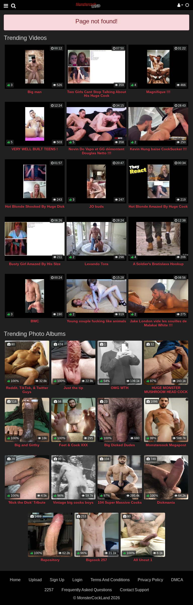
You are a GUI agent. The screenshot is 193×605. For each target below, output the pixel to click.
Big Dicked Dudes (119, 445)
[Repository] (50, 535)
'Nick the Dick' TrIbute (26, 502)
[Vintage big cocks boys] (73, 477)
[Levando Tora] (96, 239)
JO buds (96, 206)
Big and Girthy (27, 445)
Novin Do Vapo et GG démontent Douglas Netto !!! (96, 151)
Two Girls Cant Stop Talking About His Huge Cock (96, 94)
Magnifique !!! (158, 92)
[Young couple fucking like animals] (96, 296)
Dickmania (166, 502)
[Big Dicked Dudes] (120, 420)
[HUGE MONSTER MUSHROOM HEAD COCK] (166, 363)
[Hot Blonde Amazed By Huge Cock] (158, 181)
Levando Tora (96, 264)
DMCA (177, 580)
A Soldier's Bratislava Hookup (158, 264)
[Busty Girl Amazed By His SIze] (35, 239)
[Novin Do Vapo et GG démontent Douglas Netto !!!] (96, 124)
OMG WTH (119, 388)
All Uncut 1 (142, 560)
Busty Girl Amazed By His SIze (35, 264)
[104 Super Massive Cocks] (120, 477)
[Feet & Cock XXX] (73, 420)
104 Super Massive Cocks (120, 502)
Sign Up (57, 580)
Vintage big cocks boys (73, 502)
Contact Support (134, 590)
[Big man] (35, 67)
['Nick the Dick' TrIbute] (27, 477)
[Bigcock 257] (96, 535)
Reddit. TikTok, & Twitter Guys (27, 390)
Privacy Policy (150, 580)
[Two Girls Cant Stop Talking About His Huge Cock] (96, 67)
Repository (50, 560)
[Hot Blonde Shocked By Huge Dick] (35, 181)
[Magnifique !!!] (158, 67)
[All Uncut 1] (143, 535)
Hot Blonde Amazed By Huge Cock (158, 206)
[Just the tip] (73, 363)
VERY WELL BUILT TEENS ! (35, 149)
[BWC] (35, 296)
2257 (49, 590)
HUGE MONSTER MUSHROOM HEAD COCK (166, 390)
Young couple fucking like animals (96, 321)
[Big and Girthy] (27, 420)
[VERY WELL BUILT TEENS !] (35, 124)
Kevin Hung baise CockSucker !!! (158, 149)
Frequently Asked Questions (87, 590)
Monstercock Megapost (166, 445)
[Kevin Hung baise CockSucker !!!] (158, 124)
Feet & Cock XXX (73, 445)
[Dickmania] (166, 477)
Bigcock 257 (96, 560)
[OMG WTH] (120, 363)
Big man (35, 92)
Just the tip (73, 388)
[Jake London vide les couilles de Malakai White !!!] (158, 296)
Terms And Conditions (110, 580)
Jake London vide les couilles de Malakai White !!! (158, 323)
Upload (35, 580)
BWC (35, 321)
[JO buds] (96, 181)
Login (77, 580)
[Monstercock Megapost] (166, 420)
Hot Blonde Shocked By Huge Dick (35, 206)
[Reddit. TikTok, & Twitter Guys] (27, 363)
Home (15, 580)
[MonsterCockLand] (87, 5)
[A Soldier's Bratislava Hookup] (158, 239)
